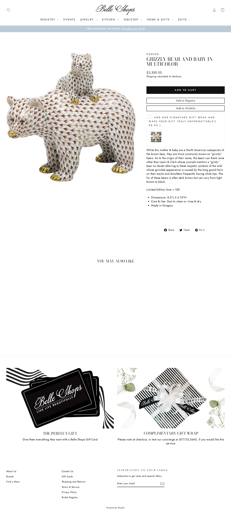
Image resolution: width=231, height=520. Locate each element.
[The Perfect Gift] (60, 398)
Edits (183, 19)
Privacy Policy (69, 492)
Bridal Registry (70, 497)
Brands (10, 476)
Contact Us (67, 471)
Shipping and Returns (73, 481)
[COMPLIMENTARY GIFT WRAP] (171, 398)
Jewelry (87, 19)
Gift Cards (67, 476)
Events (69, 19)
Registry (49, 19)
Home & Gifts (159, 19)
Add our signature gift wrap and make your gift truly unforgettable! (182, 121)
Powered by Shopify (115, 507)
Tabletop (132, 19)
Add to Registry (185, 101)
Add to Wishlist (185, 108)
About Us (11, 471)
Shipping (151, 76)
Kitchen (109, 19)
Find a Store (12, 481)
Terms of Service (70, 487)
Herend (152, 54)
